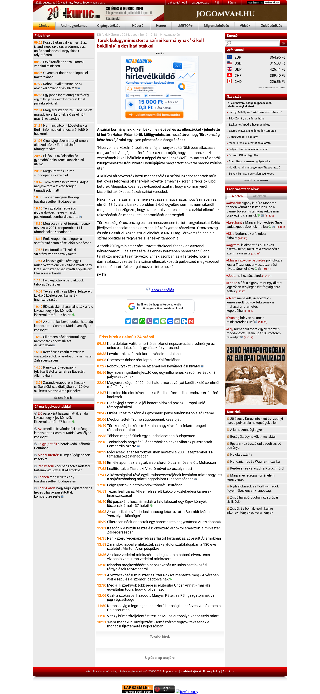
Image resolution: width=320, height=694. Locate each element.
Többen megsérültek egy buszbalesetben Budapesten (57, 199)
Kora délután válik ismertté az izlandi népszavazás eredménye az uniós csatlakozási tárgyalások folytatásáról (60, 48)
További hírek (160, 636)
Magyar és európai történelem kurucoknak (250, 477)
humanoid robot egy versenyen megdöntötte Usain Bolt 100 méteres (253, 333)
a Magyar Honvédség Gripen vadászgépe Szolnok (255, 224)
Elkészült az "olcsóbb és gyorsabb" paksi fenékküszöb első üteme (59, 160)
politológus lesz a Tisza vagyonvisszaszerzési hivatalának (254, 264)
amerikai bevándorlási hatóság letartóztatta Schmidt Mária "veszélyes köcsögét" (62, 433)
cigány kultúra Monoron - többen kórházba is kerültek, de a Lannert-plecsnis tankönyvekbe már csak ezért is (252, 209)
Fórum (232, 2)
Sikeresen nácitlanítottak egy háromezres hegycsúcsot (60, 341)
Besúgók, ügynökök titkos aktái (253, 436)
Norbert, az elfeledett (246, 236)
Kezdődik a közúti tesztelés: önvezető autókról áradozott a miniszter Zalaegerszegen (63, 356)
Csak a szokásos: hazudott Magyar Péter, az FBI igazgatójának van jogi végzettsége (161, 597)
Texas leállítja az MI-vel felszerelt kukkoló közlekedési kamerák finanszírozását (63, 295)
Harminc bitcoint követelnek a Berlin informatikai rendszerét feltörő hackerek (61, 130)
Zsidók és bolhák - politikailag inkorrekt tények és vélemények (249, 510)
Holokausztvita (241, 454)
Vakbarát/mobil (177, 2)
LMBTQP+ (185, 26)
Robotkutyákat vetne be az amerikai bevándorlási (58, 86)
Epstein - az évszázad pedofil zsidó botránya (253, 446)
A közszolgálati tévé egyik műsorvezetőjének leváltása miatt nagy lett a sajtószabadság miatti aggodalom (63, 267)
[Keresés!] (283, 43)
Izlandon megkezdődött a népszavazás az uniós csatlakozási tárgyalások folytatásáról (157, 567)
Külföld (102, 34)
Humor (161, 26)
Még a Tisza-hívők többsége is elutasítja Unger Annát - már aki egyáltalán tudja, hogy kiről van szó (158, 587)
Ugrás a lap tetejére (160, 657)
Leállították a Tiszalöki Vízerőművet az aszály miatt (55, 252)
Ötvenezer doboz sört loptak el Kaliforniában (61, 75)
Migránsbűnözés (216, 26)
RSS (217, 2)
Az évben (259, 196)
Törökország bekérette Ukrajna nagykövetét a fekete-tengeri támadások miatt (61, 186)
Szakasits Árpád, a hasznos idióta (248, 124)
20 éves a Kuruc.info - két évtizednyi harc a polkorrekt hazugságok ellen (254, 421)
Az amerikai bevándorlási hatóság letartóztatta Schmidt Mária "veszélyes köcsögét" (63, 326)
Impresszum (170, 671)
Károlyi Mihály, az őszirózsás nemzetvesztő (254, 112)
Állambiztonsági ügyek (247, 430)
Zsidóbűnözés (271, 26)
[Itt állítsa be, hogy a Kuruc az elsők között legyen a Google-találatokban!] (160, 312)
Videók (245, 26)
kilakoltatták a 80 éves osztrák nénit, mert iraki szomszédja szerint (252, 249)
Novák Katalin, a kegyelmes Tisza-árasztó (253, 167)
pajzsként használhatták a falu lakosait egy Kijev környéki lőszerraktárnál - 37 (61, 417)
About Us (228, 671)
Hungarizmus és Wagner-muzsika (255, 461)
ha (249, 276)
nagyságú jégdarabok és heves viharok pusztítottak (63, 492)
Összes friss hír (63, 397)
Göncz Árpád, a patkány (242, 137)
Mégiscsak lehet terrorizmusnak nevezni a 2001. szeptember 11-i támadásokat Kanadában (62, 228)
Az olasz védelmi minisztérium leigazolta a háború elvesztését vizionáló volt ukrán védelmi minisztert (158, 557)
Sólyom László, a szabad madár (247, 149)
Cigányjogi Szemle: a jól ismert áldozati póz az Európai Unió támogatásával (61, 145)
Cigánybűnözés (108, 26)
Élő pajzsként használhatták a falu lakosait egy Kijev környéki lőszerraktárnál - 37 (63, 311)
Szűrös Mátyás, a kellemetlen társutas (251, 130)
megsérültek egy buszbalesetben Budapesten (55, 479)
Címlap (44, 26)
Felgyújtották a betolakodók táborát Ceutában (59, 282)
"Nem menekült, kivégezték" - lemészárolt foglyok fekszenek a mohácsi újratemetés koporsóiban (158, 624)
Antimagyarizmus (74, 26)
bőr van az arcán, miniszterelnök (246, 320)
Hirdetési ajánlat (191, 671)
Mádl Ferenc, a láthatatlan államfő (248, 143)
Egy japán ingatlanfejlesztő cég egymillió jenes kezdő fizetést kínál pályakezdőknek (61, 99)
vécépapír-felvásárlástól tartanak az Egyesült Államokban (62, 468)
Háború (137, 26)
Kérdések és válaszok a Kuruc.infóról (257, 468)
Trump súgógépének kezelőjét (62, 457)
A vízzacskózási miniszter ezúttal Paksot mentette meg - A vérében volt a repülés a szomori (163, 577)
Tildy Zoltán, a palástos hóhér (245, 118)
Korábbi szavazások (256, 180)
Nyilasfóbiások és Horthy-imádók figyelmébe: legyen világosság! (252, 488)
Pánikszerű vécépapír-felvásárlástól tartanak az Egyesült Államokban (59, 371)
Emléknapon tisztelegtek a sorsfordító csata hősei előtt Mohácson (62, 241)
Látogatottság (200, 2)
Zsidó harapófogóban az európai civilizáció (252, 499)
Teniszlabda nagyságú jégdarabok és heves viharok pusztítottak (56, 212)
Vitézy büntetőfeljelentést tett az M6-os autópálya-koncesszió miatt (163, 616)
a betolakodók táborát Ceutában (62, 446)
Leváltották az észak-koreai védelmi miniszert (59, 64)
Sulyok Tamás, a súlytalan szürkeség (250, 173)
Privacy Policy (211, 671)
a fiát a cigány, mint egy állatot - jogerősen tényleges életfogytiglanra (255, 287)
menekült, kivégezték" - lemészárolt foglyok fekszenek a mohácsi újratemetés (250, 304)
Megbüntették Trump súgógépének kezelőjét (54, 173)
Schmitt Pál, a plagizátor (242, 155)
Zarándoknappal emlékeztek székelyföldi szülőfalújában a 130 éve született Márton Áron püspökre (61, 387)
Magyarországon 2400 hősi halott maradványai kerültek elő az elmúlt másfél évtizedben (63, 114)
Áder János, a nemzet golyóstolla (248, 161)
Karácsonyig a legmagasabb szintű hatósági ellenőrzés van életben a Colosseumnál (164, 608)
